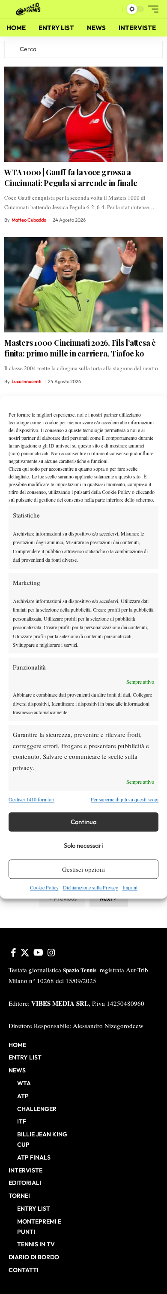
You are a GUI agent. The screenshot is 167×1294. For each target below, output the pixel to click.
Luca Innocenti (27, 381)
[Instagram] (51, 952)
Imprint (129, 887)
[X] (24, 952)
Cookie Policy (44, 887)
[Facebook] (13, 952)
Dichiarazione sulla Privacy (90, 887)
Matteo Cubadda (29, 220)
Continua (84, 822)
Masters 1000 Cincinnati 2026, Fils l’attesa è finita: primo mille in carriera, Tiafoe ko (80, 348)
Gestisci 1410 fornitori (31, 799)
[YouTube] (38, 952)
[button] (113, 9)
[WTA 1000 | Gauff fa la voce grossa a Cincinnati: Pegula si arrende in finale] (83, 114)
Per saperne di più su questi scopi (124, 799)
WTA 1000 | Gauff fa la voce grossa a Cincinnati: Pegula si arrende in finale (70, 177)
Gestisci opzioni (83, 869)
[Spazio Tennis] (30, 9)
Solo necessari (83, 845)
